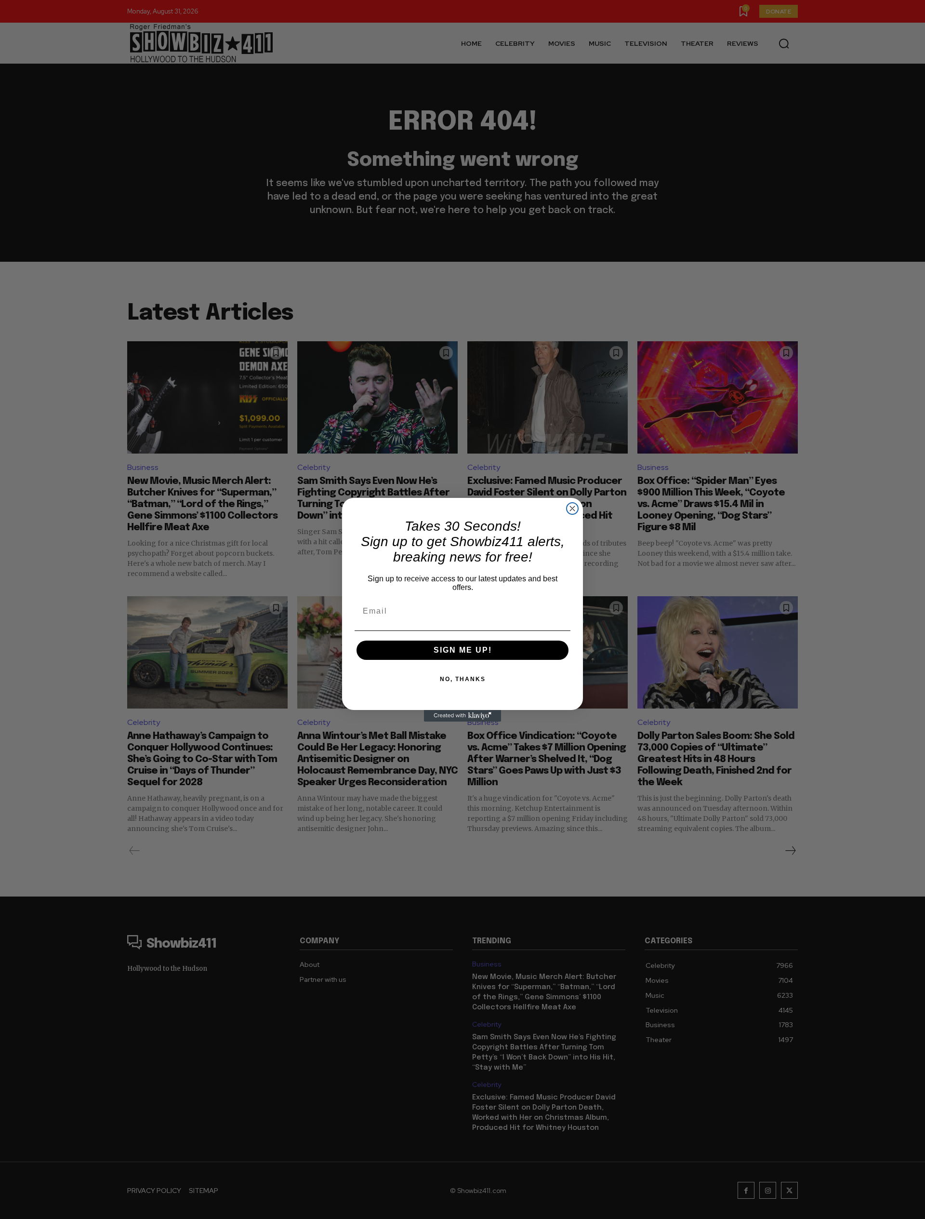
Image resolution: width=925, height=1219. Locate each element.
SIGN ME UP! (463, 650)
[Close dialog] (572, 508)
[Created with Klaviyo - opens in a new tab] (462, 716)
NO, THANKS (463, 679)
